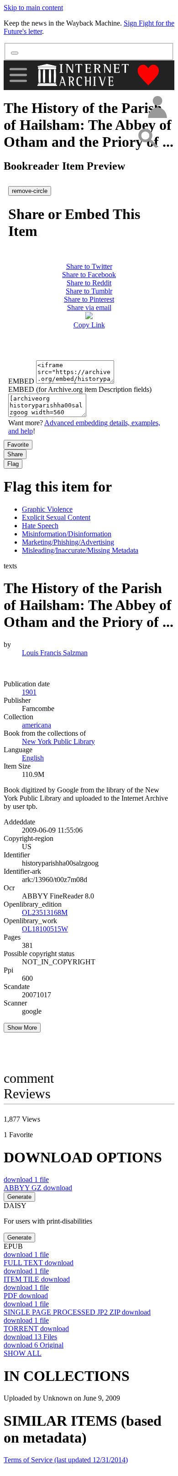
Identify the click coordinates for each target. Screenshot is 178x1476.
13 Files (30, 1337)
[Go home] (84, 75)
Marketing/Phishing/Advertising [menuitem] (68, 542)
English (33, 758)
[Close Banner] (14, 53)
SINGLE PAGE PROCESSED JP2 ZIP (77, 1312)
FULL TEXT (38, 1263)
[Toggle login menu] (157, 107)
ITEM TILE (37, 1279)
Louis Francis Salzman (55, 653)
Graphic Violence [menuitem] (47, 509)
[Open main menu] (18, 75)
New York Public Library (58, 741)
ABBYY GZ (38, 1188)
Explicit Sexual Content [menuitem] (56, 517)
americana (36, 725)
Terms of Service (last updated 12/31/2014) (66, 1460)
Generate (19, 1196)
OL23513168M (45, 912)
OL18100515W (45, 929)
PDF (26, 1296)
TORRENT (36, 1328)
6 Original (33, 1345)
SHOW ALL (23, 1353)
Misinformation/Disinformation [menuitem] (66, 534)
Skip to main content (33, 7)
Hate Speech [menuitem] (40, 525)
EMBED (21, 381)
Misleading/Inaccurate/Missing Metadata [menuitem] (80, 550)
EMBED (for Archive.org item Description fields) (80, 389)
